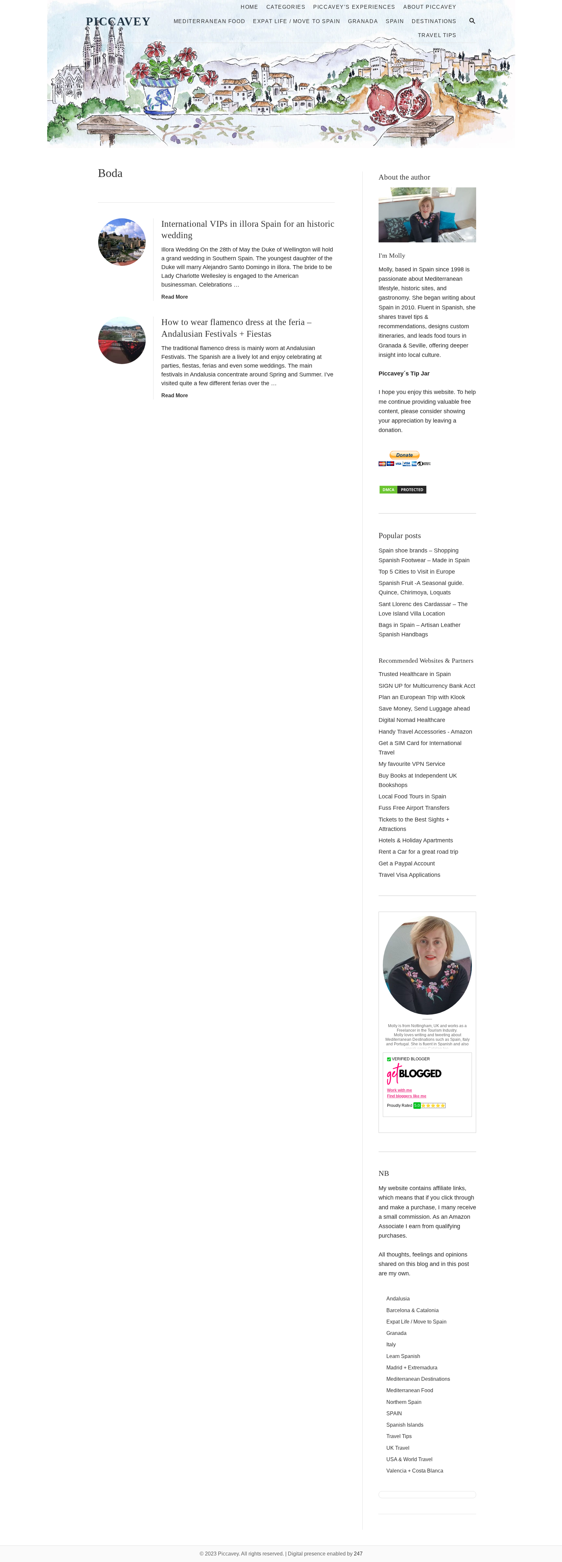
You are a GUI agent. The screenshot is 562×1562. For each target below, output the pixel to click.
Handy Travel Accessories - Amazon (425, 731)
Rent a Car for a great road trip (418, 852)
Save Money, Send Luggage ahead (424, 708)
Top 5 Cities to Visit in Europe (417, 571)
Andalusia (398, 1298)
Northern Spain (403, 1402)
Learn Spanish (403, 1356)
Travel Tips (399, 1436)
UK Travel (397, 1448)
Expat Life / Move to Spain (416, 1321)
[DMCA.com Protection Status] (403, 492)
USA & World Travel (409, 1459)
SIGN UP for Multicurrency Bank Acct (427, 686)
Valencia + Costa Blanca (414, 1471)
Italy (391, 1344)
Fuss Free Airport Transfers (414, 808)
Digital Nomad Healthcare (412, 720)
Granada (396, 1333)
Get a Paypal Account (407, 863)
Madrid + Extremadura (411, 1367)
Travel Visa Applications (409, 875)
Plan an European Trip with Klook (422, 697)
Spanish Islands (404, 1425)
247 (358, 1553)
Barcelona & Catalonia (412, 1310)
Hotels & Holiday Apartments (416, 840)
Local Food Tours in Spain (412, 796)
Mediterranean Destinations (418, 1379)
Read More (174, 297)
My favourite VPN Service (412, 764)
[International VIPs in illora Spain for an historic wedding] (122, 242)
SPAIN (394, 1413)
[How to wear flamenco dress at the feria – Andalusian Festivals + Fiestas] (122, 340)
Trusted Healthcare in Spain (415, 674)
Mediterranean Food (409, 1390)
